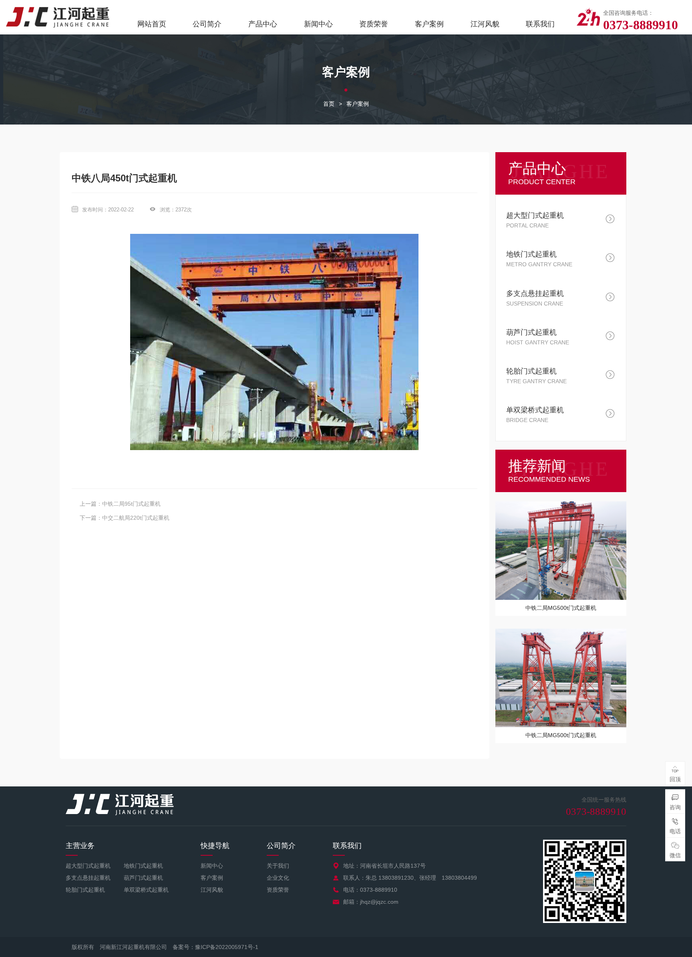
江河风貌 (485, 24)
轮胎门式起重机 (85, 890)
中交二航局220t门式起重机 (135, 518)
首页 (328, 104)
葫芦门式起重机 (143, 878)
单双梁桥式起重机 (146, 890)
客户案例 (429, 24)
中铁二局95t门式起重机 (131, 504)
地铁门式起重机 (143, 866)
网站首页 (151, 24)
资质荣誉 (373, 24)
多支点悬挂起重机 (88, 878)
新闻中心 (318, 24)
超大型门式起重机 (88, 866)
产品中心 (262, 24)
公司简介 (207, 24)
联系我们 (540, 24)
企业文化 (278, 878)
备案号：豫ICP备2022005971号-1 (215, 947)
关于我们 (278, 866)
